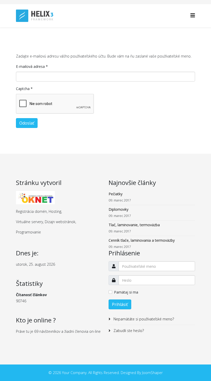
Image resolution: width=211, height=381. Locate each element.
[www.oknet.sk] (59, 197)
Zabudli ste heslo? (128, 330)
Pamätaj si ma (126, 292)
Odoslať (26, 123)
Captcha (24, 88)
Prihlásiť (120, 304)
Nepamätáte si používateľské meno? (143, 319)
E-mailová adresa (32, 66)
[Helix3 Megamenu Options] (192, 15)
